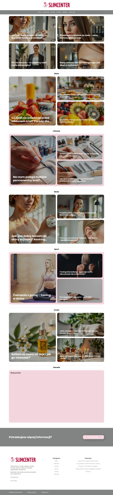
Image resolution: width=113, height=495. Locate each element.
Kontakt (14, 481)
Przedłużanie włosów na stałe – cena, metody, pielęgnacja (79, 36)
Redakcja (14, 477)
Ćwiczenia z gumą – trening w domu (32, 296)
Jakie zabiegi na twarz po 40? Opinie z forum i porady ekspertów (79, 332)
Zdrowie (72, 12)
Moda (53, 12)
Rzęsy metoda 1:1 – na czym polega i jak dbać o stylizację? (80, 63)
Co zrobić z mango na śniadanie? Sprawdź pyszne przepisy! (78, 121)
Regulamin (45, 492)
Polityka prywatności (15, 492)
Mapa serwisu (31, 492)
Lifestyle (46, 12)
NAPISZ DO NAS (93, 437)
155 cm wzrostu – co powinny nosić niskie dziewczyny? (29, 63)
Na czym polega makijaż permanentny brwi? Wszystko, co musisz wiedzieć (30, 178)
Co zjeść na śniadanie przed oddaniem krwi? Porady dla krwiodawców (30, 119)
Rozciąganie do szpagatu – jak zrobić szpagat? (76, 298)
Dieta (40, 12)
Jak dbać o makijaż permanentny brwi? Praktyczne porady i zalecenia (76, 180)
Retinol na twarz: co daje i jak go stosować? (31, 355)
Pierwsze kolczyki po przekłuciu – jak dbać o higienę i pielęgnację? (78, 239)
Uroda (65, 12)
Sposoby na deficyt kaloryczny (88, 461)
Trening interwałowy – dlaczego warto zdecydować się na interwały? (76, 273)
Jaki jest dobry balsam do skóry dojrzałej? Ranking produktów (27, 36)
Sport (59, 12)
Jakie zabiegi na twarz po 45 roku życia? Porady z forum (80, 357)
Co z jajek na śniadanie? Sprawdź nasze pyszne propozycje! (80, 96)
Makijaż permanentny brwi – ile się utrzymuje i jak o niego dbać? (79, 155)
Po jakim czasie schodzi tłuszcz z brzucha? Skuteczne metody (78, 214)
